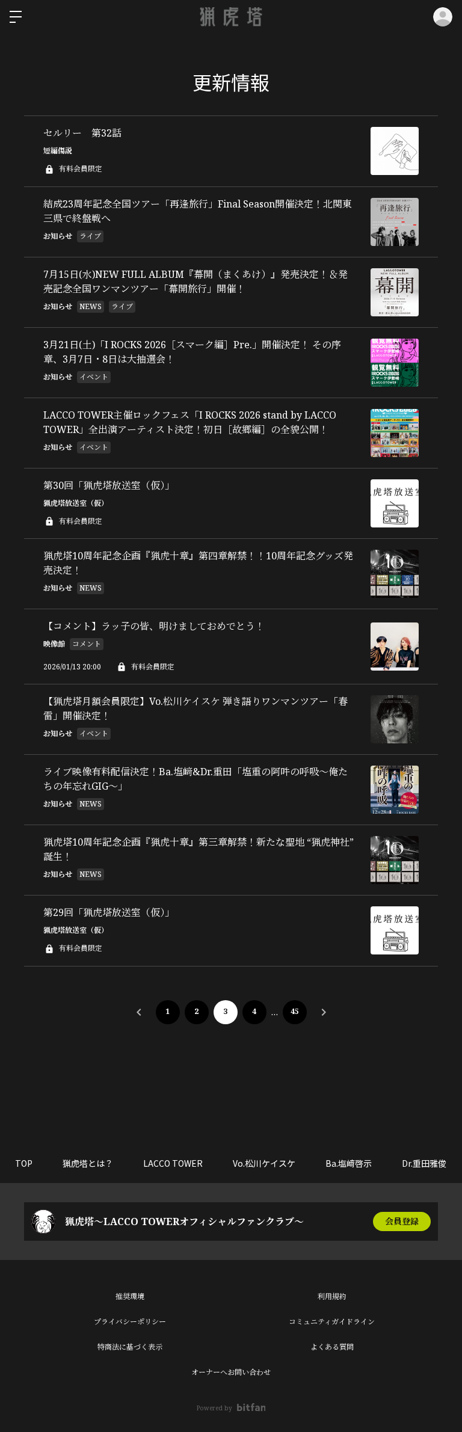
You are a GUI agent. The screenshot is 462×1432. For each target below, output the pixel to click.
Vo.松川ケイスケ (264, 1163)
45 (295, 1011)
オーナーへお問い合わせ (231, 1372)
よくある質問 (332, 1347)
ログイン (442, 16)
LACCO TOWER (173, 1163)
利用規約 (332, 1296)
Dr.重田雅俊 (424, 1163)
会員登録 (402, 1221)
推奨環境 (130, 1296)
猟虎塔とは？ (88, 1163)
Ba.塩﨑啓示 (348, 1163)
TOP (23, 1163)
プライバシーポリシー (130, 1322)
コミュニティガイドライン (332, 1322)
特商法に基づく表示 (129, 1347)
